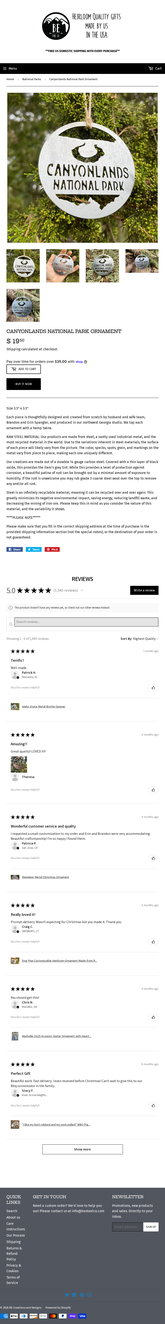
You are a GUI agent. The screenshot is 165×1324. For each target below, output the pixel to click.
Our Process (15, 1235)
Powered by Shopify (58, 1307)
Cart (158, 68)
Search (11, 1211)
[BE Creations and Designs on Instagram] (89, 1295)
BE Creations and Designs (25, 1307)
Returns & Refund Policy (14, 1253)
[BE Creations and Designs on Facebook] (74, 1295)
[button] (81, 590)
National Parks (31, 79)
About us (13, 1217)
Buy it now (23, 384)
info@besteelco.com (88, 1211)
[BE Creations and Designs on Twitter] (67, 1295)
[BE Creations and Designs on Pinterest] (82, 1295)
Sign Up (151, 1226)
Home (10, 79)
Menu (13, 68)
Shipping (13, 349)
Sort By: (126, 638)
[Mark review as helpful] (153, 687)
